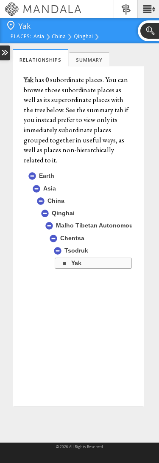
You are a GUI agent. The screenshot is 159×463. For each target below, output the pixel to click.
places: (21, 37)
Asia (38, 37)
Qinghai (83, 37)
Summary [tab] (89, 60)
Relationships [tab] (40, 60)
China (59, 37)
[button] (148, 9)
